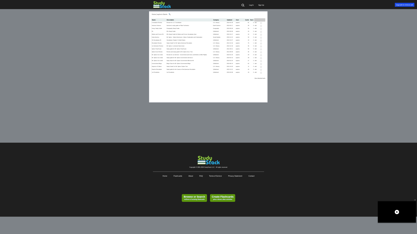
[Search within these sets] (169, 14)
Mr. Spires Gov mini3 (157, 60)
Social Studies (216, 37)
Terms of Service (215, 176)
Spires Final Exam (156, 49)
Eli (152, 31)
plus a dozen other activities (223, 197)
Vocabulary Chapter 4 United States (176, 40)
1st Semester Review (157, 46)
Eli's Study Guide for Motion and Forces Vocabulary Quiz (181, 34)
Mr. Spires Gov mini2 (157, 57)
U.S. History (216, 22)
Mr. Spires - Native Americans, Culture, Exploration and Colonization (184, 37)
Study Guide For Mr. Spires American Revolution (179, 43)
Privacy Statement (235, 176)
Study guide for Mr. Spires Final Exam (176, 49)
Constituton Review (157, 22)
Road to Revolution (157, 69)
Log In (251, 5)
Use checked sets (260, 78)
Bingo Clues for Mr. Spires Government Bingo (178, 63)
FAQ (201, 176)
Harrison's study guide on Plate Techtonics (178, 25)
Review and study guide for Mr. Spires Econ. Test (180, 51)
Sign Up (261, 5)
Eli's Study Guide (171, 31)
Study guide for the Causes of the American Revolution (181, 69)
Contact (251, 176)
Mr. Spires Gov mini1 (157, 54)
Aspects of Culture (157, 66)
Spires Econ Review (157, 51)
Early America (155, 37)
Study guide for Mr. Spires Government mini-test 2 (180, 57)
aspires (238, 22)
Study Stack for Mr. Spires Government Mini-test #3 (180, 60)
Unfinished (216, 31)
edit (255, 22)
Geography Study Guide (173, 28)
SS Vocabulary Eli (156, 40)
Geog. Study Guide (157, 28)
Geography (216, 28)
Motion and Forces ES (158, 34)
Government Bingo (157, 63)
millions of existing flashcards (194, 197)
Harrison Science (156, 25)
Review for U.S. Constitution (174, 22)
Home (154, 14)
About (190, 176)
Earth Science (216, 25)
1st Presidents (155, 72)
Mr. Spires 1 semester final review (175, 46)
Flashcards (178, 176)
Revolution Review (157, 43)
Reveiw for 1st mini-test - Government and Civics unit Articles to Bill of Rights (187, 54)
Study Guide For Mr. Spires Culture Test (177, 66)
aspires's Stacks (162, 14)
